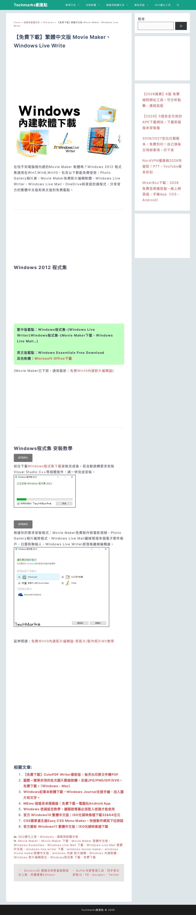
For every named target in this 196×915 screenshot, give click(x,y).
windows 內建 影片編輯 (69, 853)
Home (17, 22)
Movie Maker (28, 840)
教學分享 (71, 5)
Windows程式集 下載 (65, 857)
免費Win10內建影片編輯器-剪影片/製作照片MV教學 (72, 641)
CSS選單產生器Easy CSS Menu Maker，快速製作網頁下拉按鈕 (73, 821)
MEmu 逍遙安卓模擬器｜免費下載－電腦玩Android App (67, 803)
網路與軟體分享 (115, 5)
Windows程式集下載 (45, 466)
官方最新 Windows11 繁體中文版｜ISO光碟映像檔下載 (65, 826)
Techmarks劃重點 (30, 5)
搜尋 (141, 19)
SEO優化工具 (163, 5)
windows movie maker (84, 849)
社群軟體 (91, 5)
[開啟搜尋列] (178, 5)
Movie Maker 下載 (55, 840)
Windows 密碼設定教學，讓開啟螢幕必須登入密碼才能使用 (69, 809)
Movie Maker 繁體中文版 (90, 840)
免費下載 (90, 857)
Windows (48, 22)
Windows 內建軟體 (103, 853)
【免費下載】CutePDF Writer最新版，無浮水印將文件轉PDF (70, 774)
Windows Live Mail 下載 (65, 845)
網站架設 (139, 5)
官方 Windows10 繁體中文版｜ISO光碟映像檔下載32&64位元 (71, 815)
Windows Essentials (29, 845)
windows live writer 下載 (45, 849)
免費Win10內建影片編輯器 (91, 371)
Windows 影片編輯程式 (30, 857)
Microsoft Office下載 (53, 358)
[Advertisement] (69, 77)
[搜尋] (181, 26)
